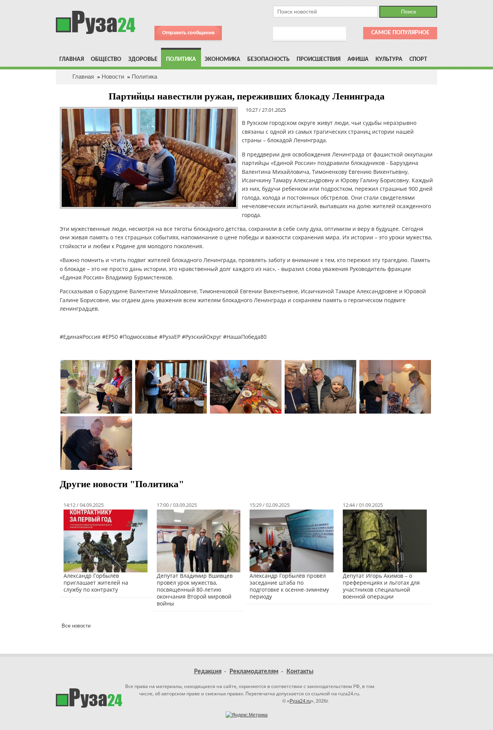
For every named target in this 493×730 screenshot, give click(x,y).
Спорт (418, 59)
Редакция (207, 671)
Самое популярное (400, 33)
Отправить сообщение (188, 33)
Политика (181, 59)
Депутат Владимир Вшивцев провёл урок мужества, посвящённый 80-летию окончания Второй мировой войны (195, 589)
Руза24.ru (300, 701)
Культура (389, 59)
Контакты (300, 671)
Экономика (222, 59)
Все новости (76, 626)
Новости (113, 76)
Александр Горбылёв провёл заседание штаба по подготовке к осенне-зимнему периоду (289, 586)
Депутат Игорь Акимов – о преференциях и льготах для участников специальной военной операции (381, 586)
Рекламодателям (254, 671)
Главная (71, 59)
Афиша (358, 59)
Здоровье (143, 59)
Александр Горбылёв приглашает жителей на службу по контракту (96, 582)
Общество (106, 59)
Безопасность (268, 59)
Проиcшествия (318, 59)
